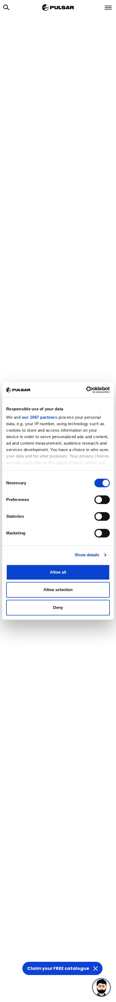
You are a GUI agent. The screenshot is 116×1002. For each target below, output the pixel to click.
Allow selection (58, 589)
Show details (87, 555)
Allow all (58, 572)
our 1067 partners (39, 417)
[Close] (95, 968)
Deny (58, 607)
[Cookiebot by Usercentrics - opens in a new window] (86, 389)
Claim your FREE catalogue (58, 968)
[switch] (102, 499)
